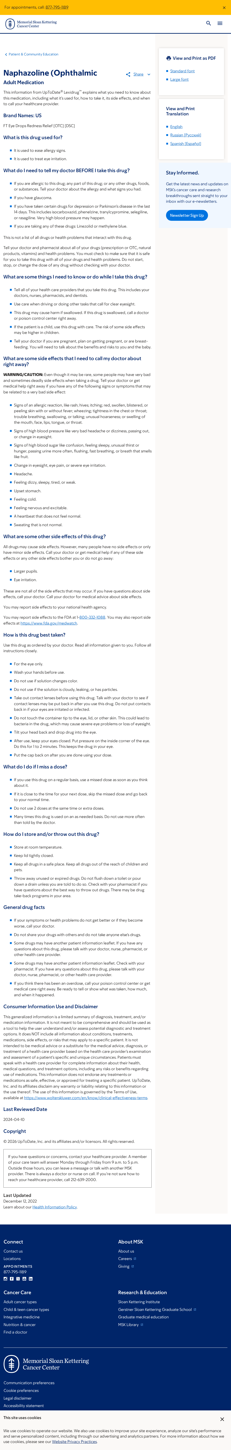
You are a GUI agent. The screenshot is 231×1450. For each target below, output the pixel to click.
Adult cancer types (20, 1302)
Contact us (13, 1251)
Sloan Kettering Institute (139, 1302)
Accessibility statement (24, 1405)
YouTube (24, 1279)
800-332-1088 (92, 617)
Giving (124, 1266)
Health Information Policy (54, 1207)
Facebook (12, 1279)
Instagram (5, 1279)
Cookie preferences (21, 1390)
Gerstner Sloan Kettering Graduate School (155, 1309)
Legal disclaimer (18, 1398)
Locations (12, 1258)
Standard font (182, 71)
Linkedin (30, 1279)
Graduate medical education (143, 1317)
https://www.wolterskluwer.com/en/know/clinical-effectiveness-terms (85, 1098)
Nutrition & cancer (20, 1324)
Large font (179, 79)
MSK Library (129, 1324)
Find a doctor (15, 1332)
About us (126, 1251)
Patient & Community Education (33, 54)
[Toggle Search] (208, 24)
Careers (125, 1258)
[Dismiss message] (224, 7)
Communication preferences (29, 1383)
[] (185, 135)
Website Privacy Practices (74, 1441)
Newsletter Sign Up (187, 215)
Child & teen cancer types (26, 1309)
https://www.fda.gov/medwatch (49, 623)
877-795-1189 (57, 7)
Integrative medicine (22, 1317)
